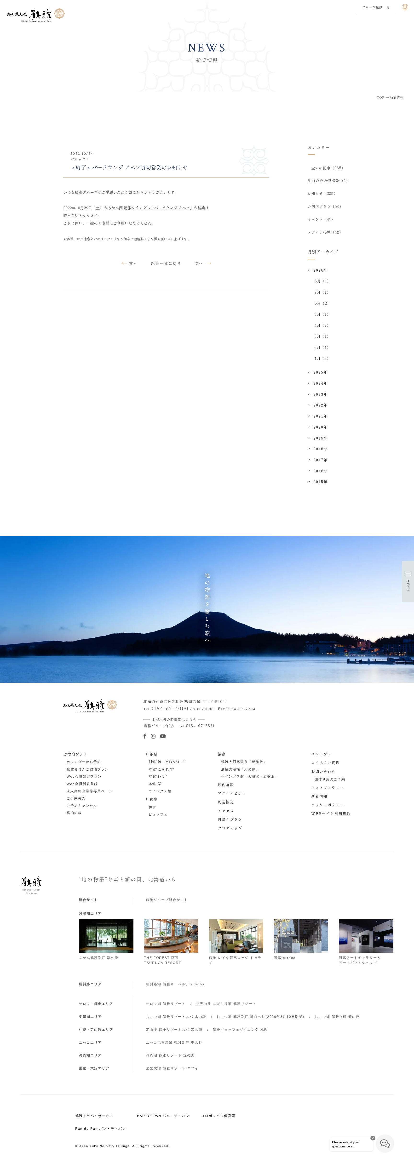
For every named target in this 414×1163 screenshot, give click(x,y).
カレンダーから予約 (84, 762)
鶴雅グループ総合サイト (167, 900)
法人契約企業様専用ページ (90, 791)
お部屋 (151, 753)
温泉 (222, 753)
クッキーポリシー (327, 804)
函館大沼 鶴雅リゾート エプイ (172, 1068)
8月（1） (323, 280)
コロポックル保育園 (218, 1116)
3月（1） (323, 336)
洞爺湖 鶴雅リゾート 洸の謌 (170, 1055)
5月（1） (323, 314)
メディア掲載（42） (325, 232)
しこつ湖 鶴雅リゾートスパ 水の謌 (176, 1017)
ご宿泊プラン (75, 753)
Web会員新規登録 (82, 784)
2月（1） (323, 347)
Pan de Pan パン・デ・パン (100, 1128)
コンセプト (321, 753)
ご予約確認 (76, 798)
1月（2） (323, 358)
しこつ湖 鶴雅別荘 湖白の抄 (261, 1017)
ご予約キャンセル (82, 806)
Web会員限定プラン (84, 776)
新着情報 (319, 796)
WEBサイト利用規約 (331, 813)
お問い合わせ (323, 771)
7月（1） (323, 292)
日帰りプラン (230, 819)
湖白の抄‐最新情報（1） (329, 180)
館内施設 (226, 784)
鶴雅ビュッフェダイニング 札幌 (240, 1029)
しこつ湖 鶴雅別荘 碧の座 (337, 1017)
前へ (133, 263)
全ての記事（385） (328, 167)
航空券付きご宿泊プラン (88, 769)
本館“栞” (156, 784)
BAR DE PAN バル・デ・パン (163, 1116)
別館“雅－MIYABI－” (167, 762)
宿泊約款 (74, 813)
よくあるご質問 (325, 762)
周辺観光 (226, 801)
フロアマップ (230, 828)
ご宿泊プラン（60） (325, 206)
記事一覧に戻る (166, 263)
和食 (152, 807)
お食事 (151, 799)
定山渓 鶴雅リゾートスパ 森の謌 (174, 1029)
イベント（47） (321, 219)
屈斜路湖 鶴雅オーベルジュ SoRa (175, 984)
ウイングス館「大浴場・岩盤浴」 (250, 776)
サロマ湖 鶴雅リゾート (166, 1004)
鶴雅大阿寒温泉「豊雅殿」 (244, 762)
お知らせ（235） (323, 193)
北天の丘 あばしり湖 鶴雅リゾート (226, 1004)
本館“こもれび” (162, 769)
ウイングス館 (160, 791)
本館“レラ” (158, 776)
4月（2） (323, 325)
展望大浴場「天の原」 (240, 769)
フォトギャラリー (327, 787)
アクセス (226, 810)
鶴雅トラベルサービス (94, 1116)
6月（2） (323, 303)
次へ (199, 263)
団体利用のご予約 (330, 779)
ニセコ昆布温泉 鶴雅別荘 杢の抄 (174, 1042)
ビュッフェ (158, 814)
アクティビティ (232, 793)
